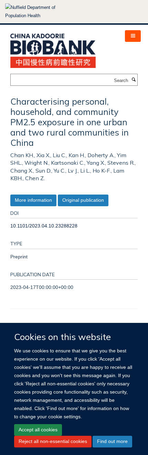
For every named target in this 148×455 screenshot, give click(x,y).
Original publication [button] (83, 200)
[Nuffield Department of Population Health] (39, 11)
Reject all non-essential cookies (53, 441)
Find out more (112, 441)
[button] (133, 36)
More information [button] (33, 200)
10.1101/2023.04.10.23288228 (43, 226)
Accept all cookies (38, 429)
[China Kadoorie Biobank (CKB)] (53, 48)
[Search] (133, 80)
